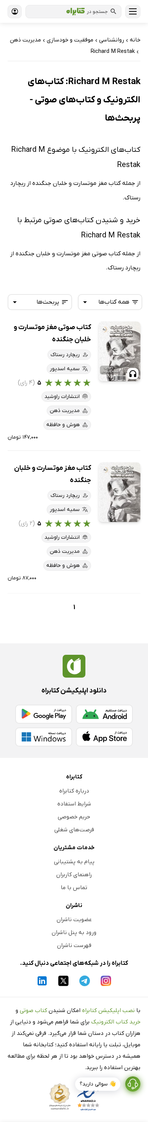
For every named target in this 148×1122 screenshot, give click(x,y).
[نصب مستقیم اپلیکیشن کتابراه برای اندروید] (104, 714)
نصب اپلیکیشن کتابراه (108, 1010)
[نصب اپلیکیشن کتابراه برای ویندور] (43, 736)
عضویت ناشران (74, 919)
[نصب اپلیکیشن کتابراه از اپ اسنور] (104, 736)
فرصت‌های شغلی (74, 830)
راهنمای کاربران (74, 875)
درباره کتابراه (74, 791)
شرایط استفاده (74, 804)
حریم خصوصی (74, 817)
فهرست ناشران (74, 945)
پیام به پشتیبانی (74, 862)
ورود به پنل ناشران (74, 932)
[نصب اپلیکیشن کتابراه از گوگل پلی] (43, 714)
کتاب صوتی (33, 1010)
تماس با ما (74, 887)
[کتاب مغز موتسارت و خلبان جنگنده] (119, 492)
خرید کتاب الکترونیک (115, 1022)
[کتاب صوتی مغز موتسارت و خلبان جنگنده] (119, 351)
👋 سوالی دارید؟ (98, 1084)
